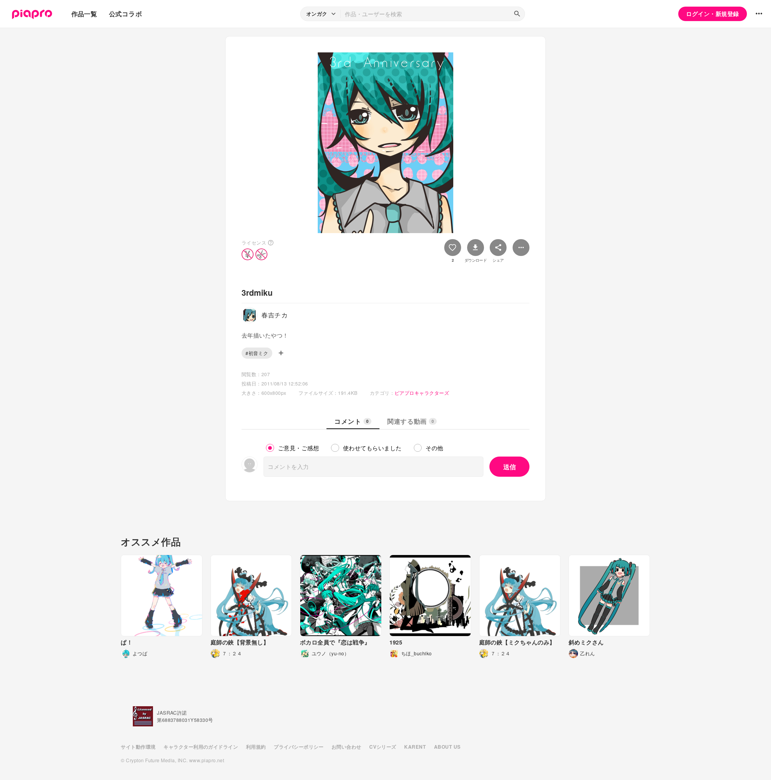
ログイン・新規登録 (712, 14)
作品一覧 (84, 13)
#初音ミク (256, 353)
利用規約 (256, 746)
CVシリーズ (382, 746)
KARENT (415, 746)
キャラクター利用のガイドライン (201, 746)
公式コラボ (125, 13)
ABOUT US (447, 746)
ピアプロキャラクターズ (422, 392)
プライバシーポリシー (298, 746)
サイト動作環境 (138, 746)
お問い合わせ (346, 746)
